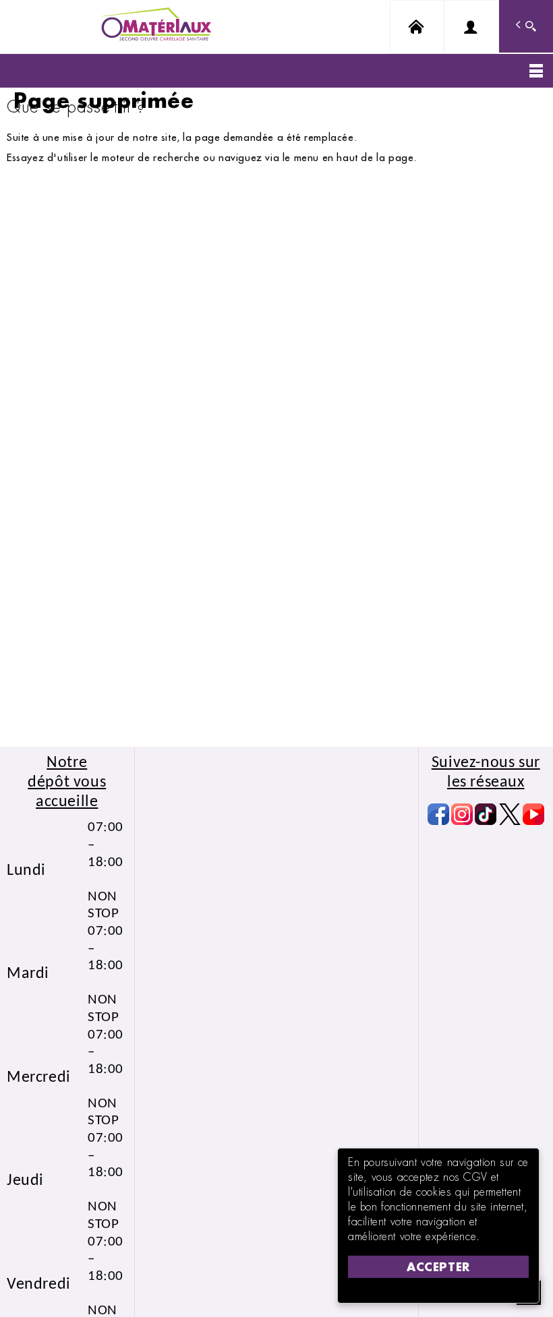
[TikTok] (485, 814)
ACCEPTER (438, 1266)
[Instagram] (462, 814)
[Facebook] (438, 814)
